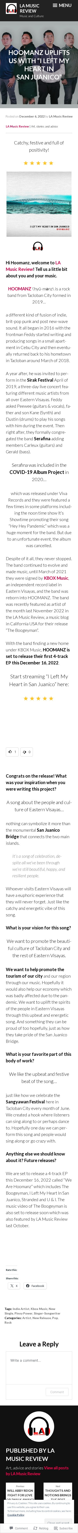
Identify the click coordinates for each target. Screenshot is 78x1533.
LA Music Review (29, 8)
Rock (8, 1322)
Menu (65, 5)
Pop (55, 1318)
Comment (57, 1392)
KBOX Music (56, 578)
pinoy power (23, 1313)
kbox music (39, 1309)
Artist (26, 1318)
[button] (12, 752)
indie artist (21, 1309)
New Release (41, 1318)
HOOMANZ (19, 288)
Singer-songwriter (47, 1313)
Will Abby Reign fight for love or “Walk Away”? (20, 1493)
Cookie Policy (15, 1514)
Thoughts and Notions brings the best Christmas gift (58, 1495)
